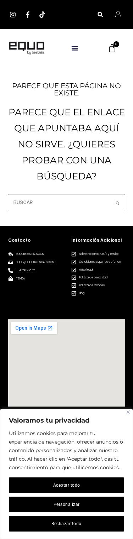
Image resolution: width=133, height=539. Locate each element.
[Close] (128, 412)
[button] (100, 14)
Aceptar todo (66, 485)
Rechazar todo (66, 523)
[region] (66, 474)
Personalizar (67, 504)
